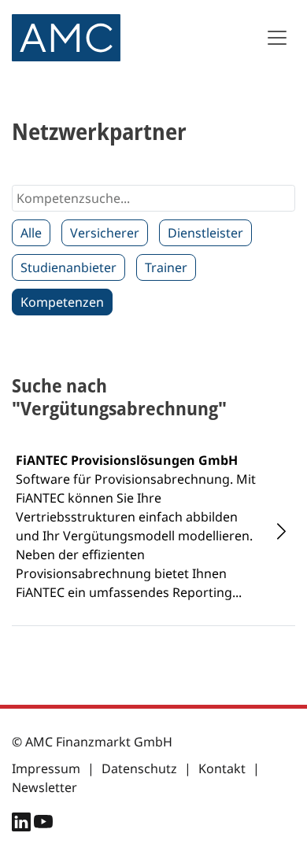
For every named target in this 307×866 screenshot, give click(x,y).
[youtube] (43, 825)
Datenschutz (139, 768)
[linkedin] (23, 825)
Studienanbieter (68, 267)
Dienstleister (205, 232)
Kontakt (222, 768)
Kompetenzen (62, 302)
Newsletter (44, 787)
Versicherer (104, 232)
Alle (31, 232)
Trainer (166, 267)
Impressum (46, 768)
